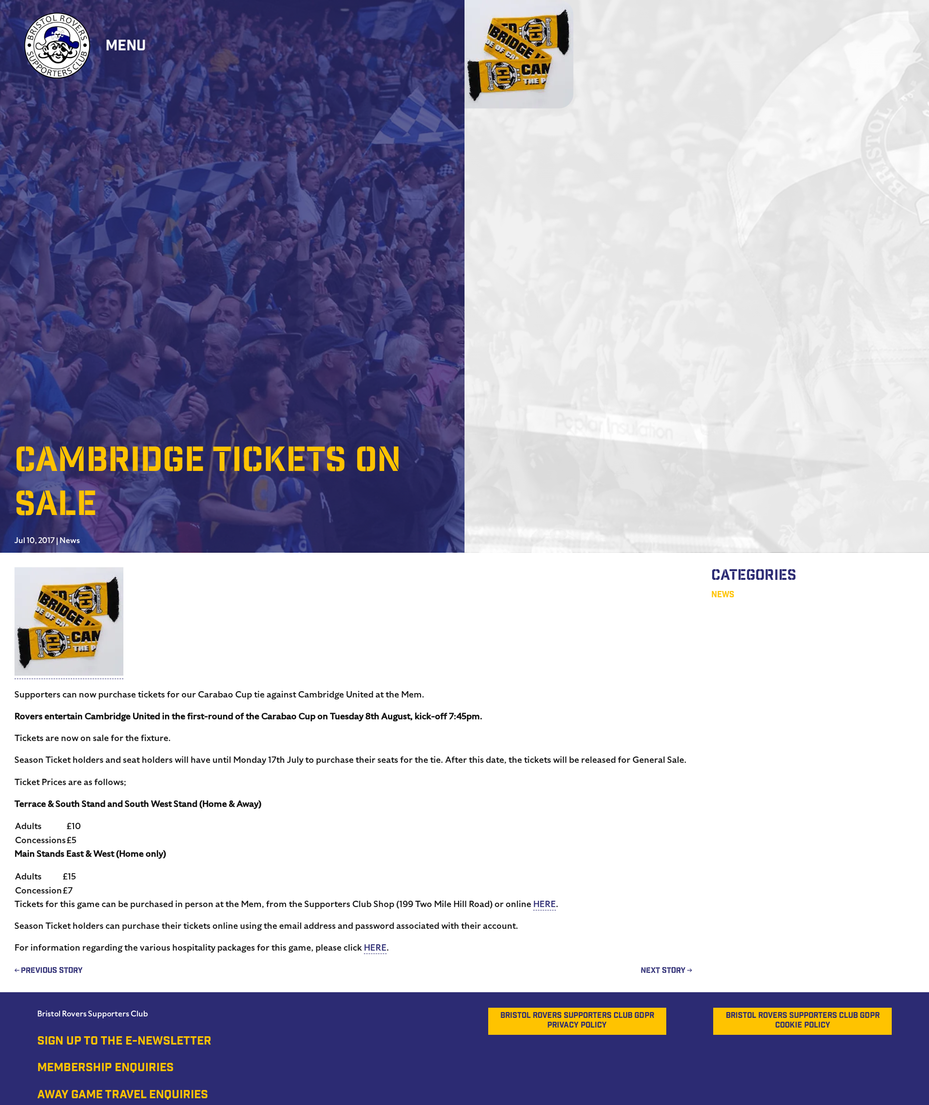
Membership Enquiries (105, 1068)
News (70, 540)
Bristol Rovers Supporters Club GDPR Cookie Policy (803, 1021)
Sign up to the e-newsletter (124, 1042)
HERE (544, 904)
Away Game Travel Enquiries (122, 1096)
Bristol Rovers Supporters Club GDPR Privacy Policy (577, 1021)
